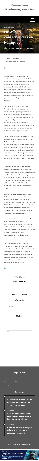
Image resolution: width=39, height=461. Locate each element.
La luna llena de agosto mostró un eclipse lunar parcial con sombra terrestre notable (20, 402)
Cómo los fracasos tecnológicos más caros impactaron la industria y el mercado (19, 430)
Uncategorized (9, 27)
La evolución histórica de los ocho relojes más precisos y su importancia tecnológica (19, 416)
